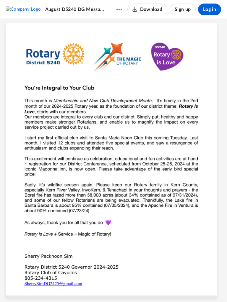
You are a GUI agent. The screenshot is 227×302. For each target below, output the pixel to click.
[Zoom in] (123, 287)
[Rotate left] (135, 287)
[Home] (23, 9)
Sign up (183, 9)
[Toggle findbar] (91, 287)
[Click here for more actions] (119, 9)
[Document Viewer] (113, 160)
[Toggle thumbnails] (80, 287)
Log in (209, 9)
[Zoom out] (103, 287)
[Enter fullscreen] (146, 287)
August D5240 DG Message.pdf (75, 9)
